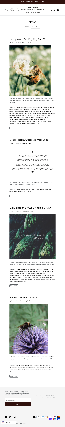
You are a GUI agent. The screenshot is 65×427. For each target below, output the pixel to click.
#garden (51, 368)
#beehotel (46, 109)
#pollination (45, 117)
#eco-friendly (25, 273)
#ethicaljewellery (14, 275)
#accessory (45, 269)
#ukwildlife (12, 123)
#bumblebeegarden (35, 368)
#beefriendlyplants (29, 109)
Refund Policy (49, 395)
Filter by (27, 26)
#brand (38, 271)
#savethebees (28, 119)
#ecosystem (20, 113)
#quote (30, 279)
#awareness (24, 189)
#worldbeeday (21, 123)
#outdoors (25, 117)
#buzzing (45, 368)
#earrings (12, 113)
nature (23, 281)
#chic (51, 271)
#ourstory (42, 277)
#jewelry (52, 113)
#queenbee (13, 119)
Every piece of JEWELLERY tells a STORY (30, 207)
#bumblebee (40, 111)
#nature (47, 115)
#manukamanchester (28, 115)
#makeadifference (15, 115)
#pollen (38, 117)
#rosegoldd (36, 279)
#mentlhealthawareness (17, 191)
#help (19, 370)
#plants (37, 370)
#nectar (19, 117)
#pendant (32, 117)
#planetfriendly (14, 279)
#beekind (21, 111)
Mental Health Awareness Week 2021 (28, 139)
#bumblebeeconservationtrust (19, 368)
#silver (23, 121)
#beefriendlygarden (15, 109)
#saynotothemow (39, 119)
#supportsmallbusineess (44, 121)
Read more (13, 128)
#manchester (27, 277)
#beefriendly (36, 107)
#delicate (18, 273)
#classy (11, 273)
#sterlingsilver (30, 121)
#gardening (28, 113)
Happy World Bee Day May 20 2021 (28, 39)
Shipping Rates (51, 398)
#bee (22, 107)
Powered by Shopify (21, 423)
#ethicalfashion (41, 273)
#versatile (17, 281)
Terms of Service (39, 398)
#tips (11, 372)
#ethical (33, 273)
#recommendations (46, 370)
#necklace (12, 117)
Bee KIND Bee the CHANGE (23, 297)
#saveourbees (50, 279)
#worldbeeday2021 (33, 123)
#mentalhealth (46, 189)
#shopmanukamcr (15, 121)
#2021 (18, 107)
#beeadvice (28, 107)
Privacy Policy (38, 395)
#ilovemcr (50, 275)
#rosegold (20, 119)
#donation (47, 111)
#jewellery (45, 113)
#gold (34, 113)
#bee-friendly (28, 366)
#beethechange (30, 111)
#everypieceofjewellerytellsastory (31, 275)
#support (28, 191)
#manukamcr (40, 115)
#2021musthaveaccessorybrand (31, 269)
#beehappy (38, 109)
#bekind (38, 189)
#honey (39, 113)
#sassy (43, 279)
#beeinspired (13, 111)
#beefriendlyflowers (47, 107)
